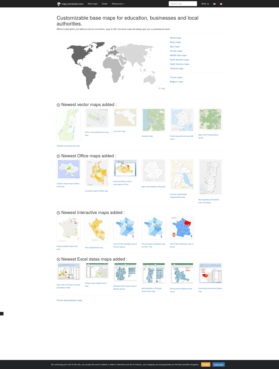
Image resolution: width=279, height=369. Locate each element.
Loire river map (119, 131)
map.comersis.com (72, 4)
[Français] (221, 3)
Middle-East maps (178, 55)
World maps (175, 37)
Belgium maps (176, 81)
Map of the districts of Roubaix (153, 186)
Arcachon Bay (147, 136)
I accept (206, 364)
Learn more (218, 364)
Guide (104, 3)
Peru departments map (94, 247)
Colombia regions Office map (96, 191)
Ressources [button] (117, 3)
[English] (214, 3)
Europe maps (176, 50)
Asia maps (175, 46)
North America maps (179, 59)
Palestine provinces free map (68, 146)
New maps (93, 3)
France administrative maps (69, 300)
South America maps (179, 63)
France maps (176, 77)
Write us (205, 3)
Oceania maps (176, 68)
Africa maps (175, 42)
